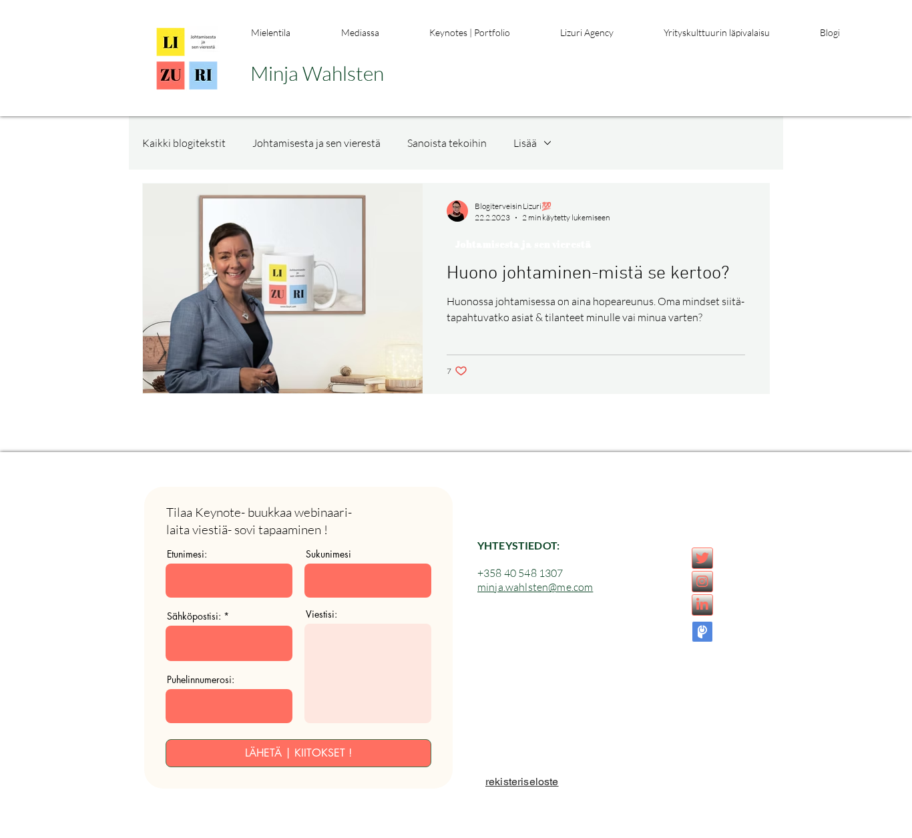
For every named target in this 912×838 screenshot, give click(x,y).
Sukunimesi (328, 554)
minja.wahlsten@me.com (535, 587)
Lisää (525, 143)
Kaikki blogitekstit (184, 143)
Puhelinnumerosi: (200, 679)
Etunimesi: (187, 554)
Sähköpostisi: (194, 616)
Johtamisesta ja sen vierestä (316, 143)
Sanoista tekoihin (447, 143)
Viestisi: (321, 614)
